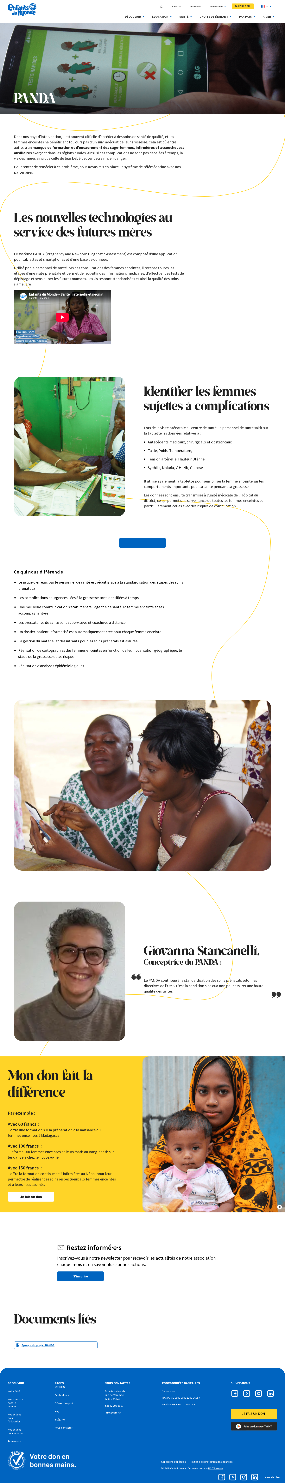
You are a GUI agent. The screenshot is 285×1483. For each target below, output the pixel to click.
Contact (176, 6)
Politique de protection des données (211, 1461)
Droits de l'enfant (214, 16)
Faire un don (242, 6)
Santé (184, 16)
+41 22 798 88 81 (114, 1406)
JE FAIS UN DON (253, 1413)
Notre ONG (14, 1391)
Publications (216, 6)
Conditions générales (173, 1461)
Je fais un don (31, 1196)
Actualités (195, 6)
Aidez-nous (14, 1441)
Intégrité (60, 1419)
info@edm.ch (113, 1412)
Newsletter (272, 1477)
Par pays (245, 16)
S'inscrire (80, 1276)
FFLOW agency (215, 1468)
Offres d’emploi (64, 1403)
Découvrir (133, 16)
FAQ (57, 1411)
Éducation (160, 16)
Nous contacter (64, 1427)
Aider (267, 16)
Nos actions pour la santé (15, 1431)
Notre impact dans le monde (15, 1403)
